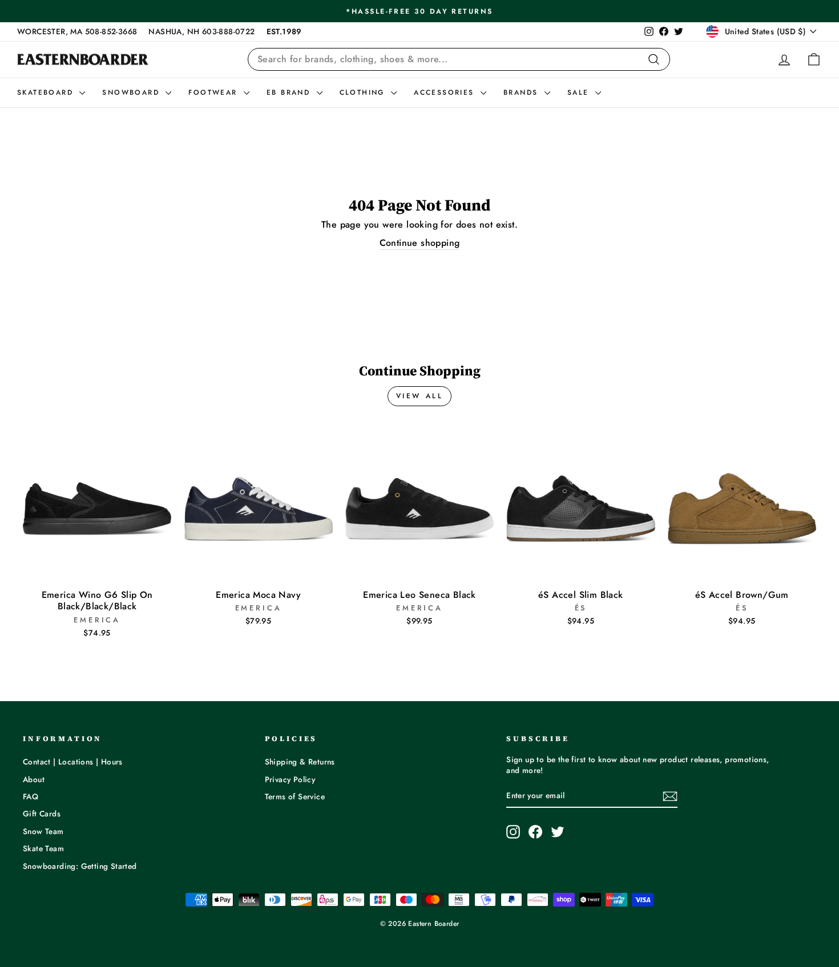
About (34, 779)
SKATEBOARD (46, 92)
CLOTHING (364, 92)
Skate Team (43, 848)
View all (419, 396)
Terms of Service (295, 796)
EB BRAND (290, 92)
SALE (579, 92)
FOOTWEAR (214, 92)
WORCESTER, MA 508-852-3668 (77, 31)
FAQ (30, 796)
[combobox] (459, 59)
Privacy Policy (290, 779)
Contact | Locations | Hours (73, 761)
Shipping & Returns (300, 761)
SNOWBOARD (132, 92)
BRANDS (522, 92)
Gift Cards (41, 813)
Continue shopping (420, 243)
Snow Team (43, 831)
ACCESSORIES (446, 92)
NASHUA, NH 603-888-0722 (201, 31)
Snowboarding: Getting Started (80, 866)
